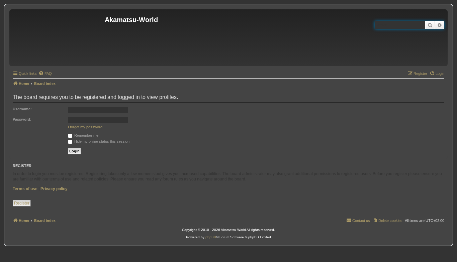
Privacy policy (54, 188)
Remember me (85, 135)
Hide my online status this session (101, 141)
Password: (22, 119)
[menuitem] (45, 74)
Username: (22, 109)
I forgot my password (85, 127)
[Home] (58, 37)
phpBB (210, 237)
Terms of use (25, 188)
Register (21, 203)
